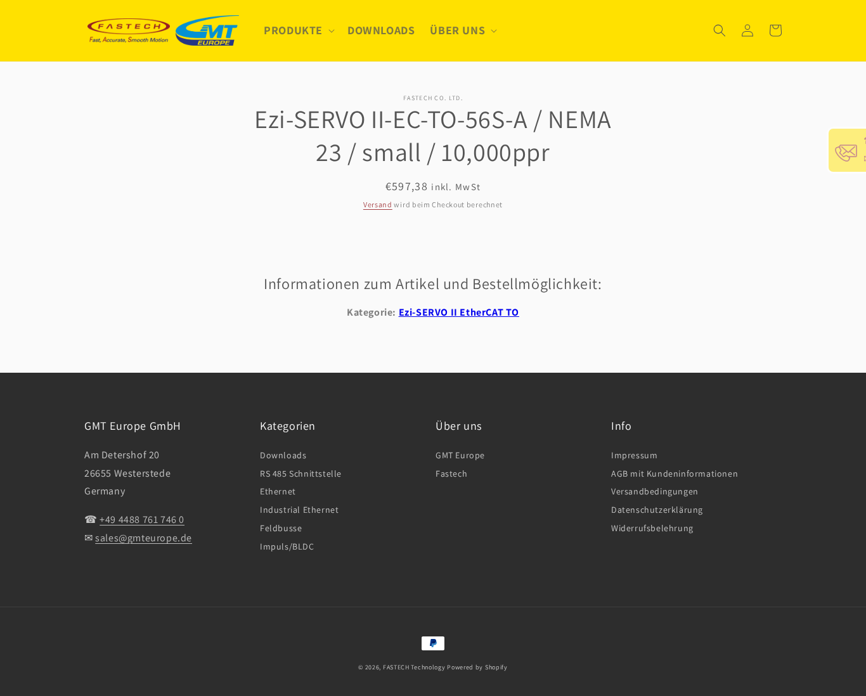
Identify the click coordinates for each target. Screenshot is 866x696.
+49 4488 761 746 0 (142, 519)
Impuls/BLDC (287, 546)
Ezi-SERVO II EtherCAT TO (459, 312)
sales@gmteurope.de (143, 538)
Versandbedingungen (655, 491)
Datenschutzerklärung (657, 509)
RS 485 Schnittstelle (301, 473)
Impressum (634, 455)
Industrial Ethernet (299, 509)
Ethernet (278, 491)
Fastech (451, 473)
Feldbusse (281, 528)
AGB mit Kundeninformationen (674, 473)
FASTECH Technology (414, 667)
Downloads (283, 455)
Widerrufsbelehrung (652, 528)
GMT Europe (460, 455)
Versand (377, 204)
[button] (298, 30)
